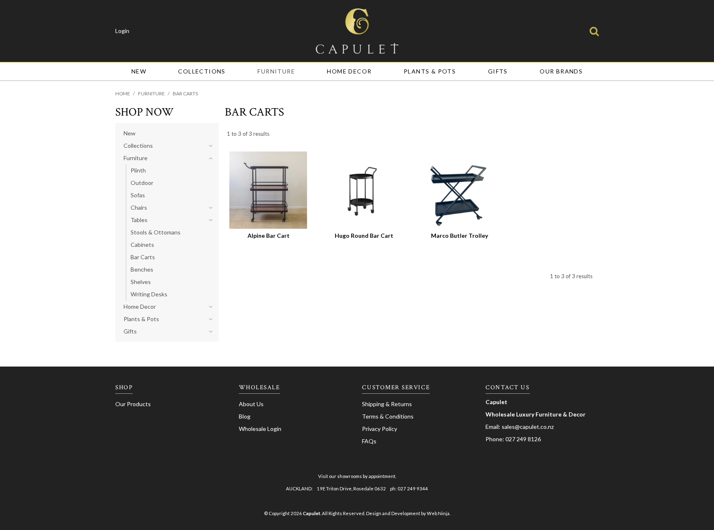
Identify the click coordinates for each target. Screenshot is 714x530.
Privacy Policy (379, 428)
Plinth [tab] (138, 170)
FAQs (369, 441)
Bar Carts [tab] (143, 256)
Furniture (276, 71)
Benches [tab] (142, 269)
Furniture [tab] (136, 157)
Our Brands (561, 71)
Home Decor (349, 71)
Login (122, 31)
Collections (201, 71)
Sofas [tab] (138, 195)
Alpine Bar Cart (269, 235)
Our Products (133, 403)
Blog (244, 416)
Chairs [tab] (139, 207)
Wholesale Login (260, 428)
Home (122, 93)
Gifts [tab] (130, 331)
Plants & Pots (430, 71)
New (138, 71)
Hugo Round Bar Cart (364, 235)
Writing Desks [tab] (149, 294)
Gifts (498, 71)
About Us (251, 403)
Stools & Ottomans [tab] (156, 232)
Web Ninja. (438, 513)
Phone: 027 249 (507, 438)
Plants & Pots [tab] (141, 318)
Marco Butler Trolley (459, 235)
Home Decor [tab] (140, 306)
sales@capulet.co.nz (528, 426)
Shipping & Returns (387, 403)
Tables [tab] (139, 219)
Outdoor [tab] (142, 182)
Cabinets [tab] (142, 244)
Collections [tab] (138, 145)
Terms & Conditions (388, 416)
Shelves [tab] (141, 281)
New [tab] (130, 133)
